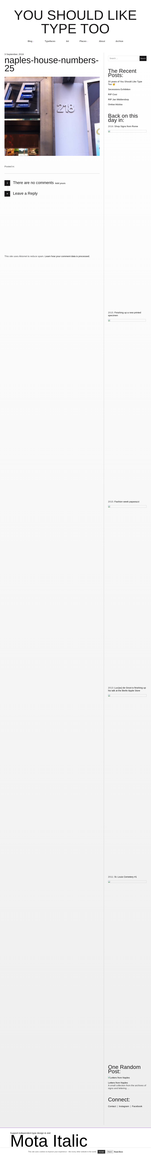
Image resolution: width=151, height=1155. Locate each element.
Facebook (137, 1106)
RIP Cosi (112, 94)
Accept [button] (101, 1152)
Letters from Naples (118, 1082)
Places (83, 41)
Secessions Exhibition (119, 89)
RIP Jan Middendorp (118, 99)
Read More (118, 1152)
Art (67, 41)
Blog (30, 41)
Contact (112, 1106)
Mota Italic (49, 1140)
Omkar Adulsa (115, 104)
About (102, 41)
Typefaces (50, 41)
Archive (119, 41)
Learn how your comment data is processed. (67, 256)
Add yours (60, 183)
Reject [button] (110, 1152)
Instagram (124, 1106)
